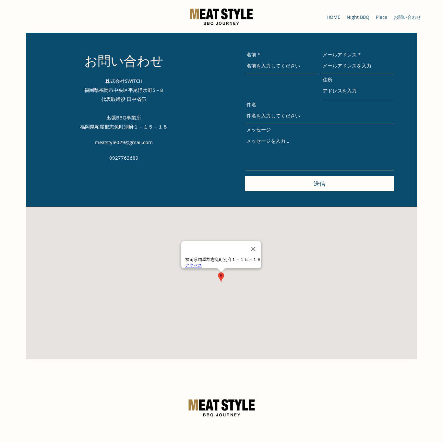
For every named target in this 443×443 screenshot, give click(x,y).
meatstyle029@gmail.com (124, 142)
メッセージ (258, 129)
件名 (251, 104)
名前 (251, 54)
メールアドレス (340, 54)
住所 (327, 79)
